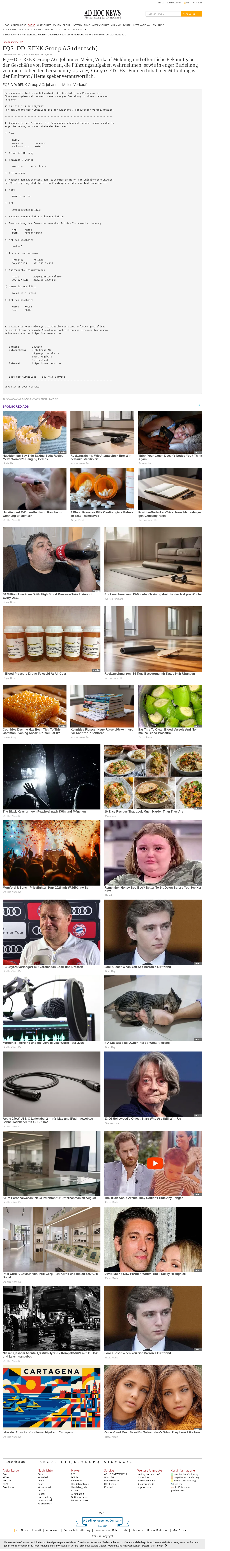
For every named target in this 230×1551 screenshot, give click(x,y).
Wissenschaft (45, 1487)
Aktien (74, 1490)
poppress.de (144, 1487)
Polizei (41, 1493)
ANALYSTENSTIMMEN (34, 29)
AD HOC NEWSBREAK (115, 1474)
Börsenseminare (79, 1500)
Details (145, 1545)
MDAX (6, 1477)
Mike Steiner (180, 1530)
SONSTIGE (158, 25)
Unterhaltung (45, 1497)
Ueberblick (53, 34)
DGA (21, 42)
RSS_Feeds (110, 1484)
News (24, 1530)
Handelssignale (79, 1487)
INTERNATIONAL (142, 25)
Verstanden (157, 1545)
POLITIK (56, 25)
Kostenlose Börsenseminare (146, 1479)
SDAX (5, 1484)
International (45, 1500)
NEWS (6, 25)
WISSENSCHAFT (100, 25)
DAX (5, 1474)
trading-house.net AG (148, 1474)
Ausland (42, 1490)
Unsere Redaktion (157, 1530)
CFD (73, 1474)
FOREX (74, 1477)
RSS (187, 3)
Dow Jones (8, 1487)
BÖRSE (31, 25)
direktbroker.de (145, 1484)
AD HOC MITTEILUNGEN (13, 29)
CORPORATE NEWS (53, 29)
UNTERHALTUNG (81, 25)
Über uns (137, 1530)
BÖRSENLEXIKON (174, 3)
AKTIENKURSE (18, 25)
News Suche (189, 13)
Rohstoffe (76, 1480)
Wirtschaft (43, 1477)
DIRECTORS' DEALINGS (72, 29)
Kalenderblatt (45, 1503)
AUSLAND (116, 25)
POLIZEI (127, 25)
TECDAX (7, 1480)
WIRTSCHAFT (44, 25)
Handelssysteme (80, 1484)
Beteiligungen (10, 42)
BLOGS (161, 3)
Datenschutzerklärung (76, 1530)
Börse (42, 34)
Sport (41, 1484)
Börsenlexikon (15, 1462)
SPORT (66, 25)
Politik (41, 1480)
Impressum (52, 1530)
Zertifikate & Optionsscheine (79, 1495)
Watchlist (109, 1477)
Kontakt (108, 1487)
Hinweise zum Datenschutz (111, 1530)
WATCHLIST (197, 3)
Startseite (32, 34)
